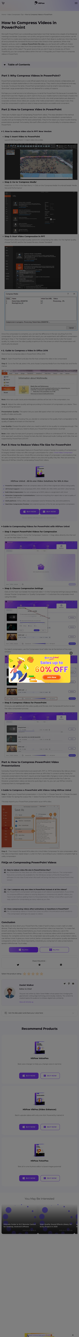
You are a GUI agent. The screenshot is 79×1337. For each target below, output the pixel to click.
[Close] (71, 653)
